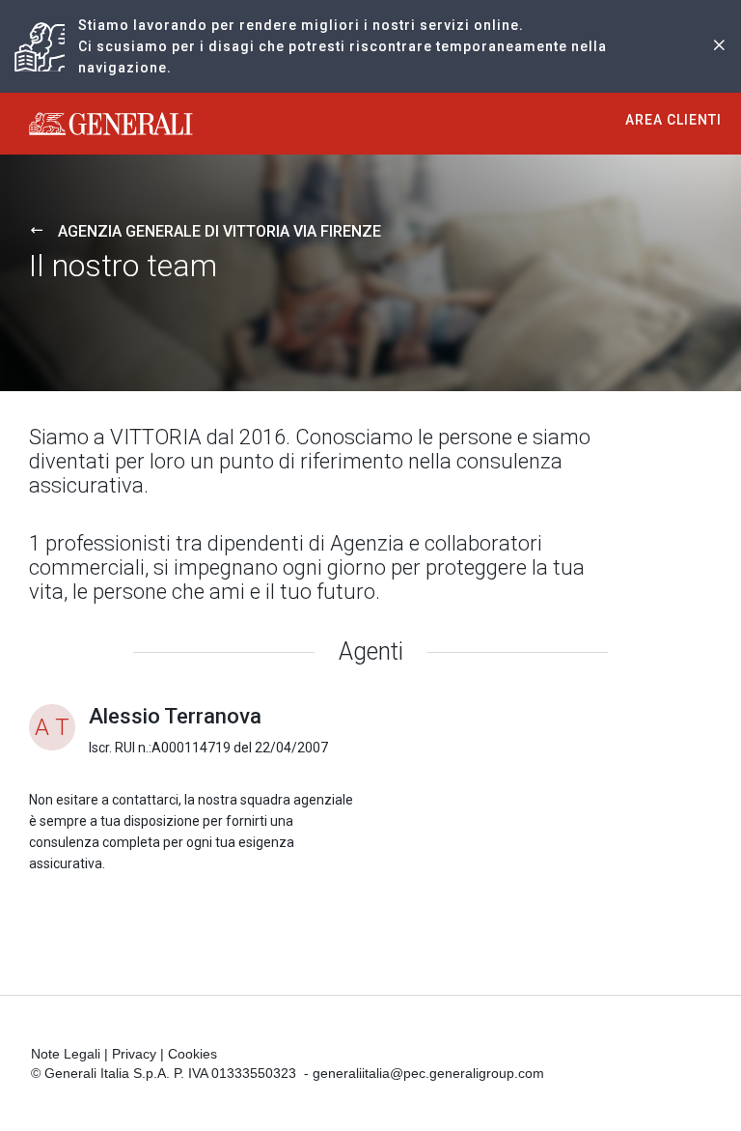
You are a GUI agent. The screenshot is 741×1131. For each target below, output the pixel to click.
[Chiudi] (719, 47)
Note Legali (65, 1053)
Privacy (134, 1053)
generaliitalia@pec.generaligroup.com (428, 1073)
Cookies (192, 1053)
